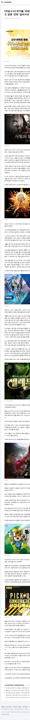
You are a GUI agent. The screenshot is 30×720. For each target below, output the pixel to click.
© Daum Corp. (5, 714)
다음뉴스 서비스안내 (6, 706)
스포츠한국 (8, 2)
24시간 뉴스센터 (17, 706)
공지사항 (25, 706)
